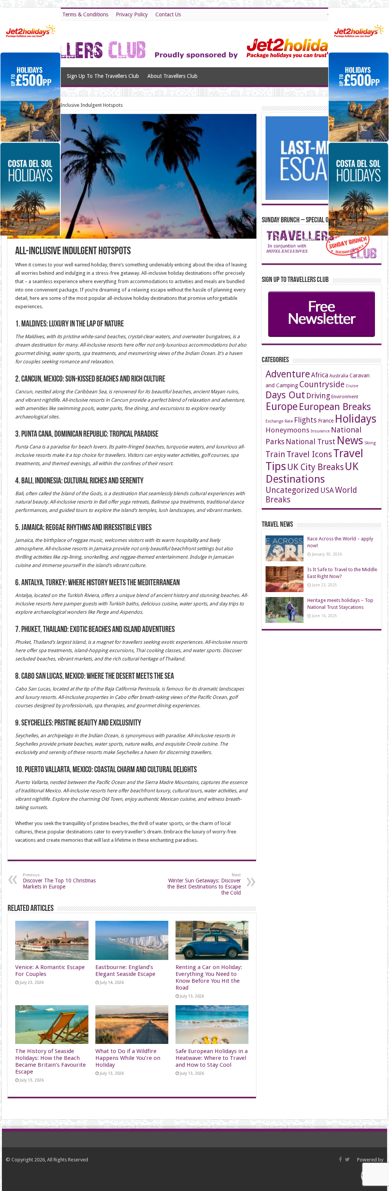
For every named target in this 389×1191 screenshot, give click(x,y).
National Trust (310, 441)
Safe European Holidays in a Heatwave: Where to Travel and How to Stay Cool (212, 1058)
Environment (344, 396)
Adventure (288, 374)
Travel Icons (309, 454)
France (326, 421)
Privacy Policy (132, 14)
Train (275, 454)
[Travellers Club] (183, 42)
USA (327, 490)
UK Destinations (312, 472)
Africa (319, 375)
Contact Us (168, 14)
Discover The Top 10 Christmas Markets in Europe (59, 881)
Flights (305, 420)
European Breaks (335, 406)
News (350, 440)
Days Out (285, 395)
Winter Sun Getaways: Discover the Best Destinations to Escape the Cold (204, 884)
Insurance (320, 431)
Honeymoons (288, 430)
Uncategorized (292, 490)
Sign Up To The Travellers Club (103, 76)
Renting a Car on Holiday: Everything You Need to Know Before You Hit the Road (209, 977)
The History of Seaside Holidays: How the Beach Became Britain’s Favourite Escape (50, 1061)
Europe (282, 406)
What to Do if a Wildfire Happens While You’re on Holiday (127, 1058)
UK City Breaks (315, 467)
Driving (318, 395)
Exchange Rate (279, 421)
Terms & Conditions (85, 14)
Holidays (355, 418)
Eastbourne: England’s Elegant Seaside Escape (125, 970)
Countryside (322, 384)
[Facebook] (340, 1159)
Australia (338, 376)
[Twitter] (347, 1159)
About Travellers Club (172, 76)
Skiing (370, 442)
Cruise (352, 385)
